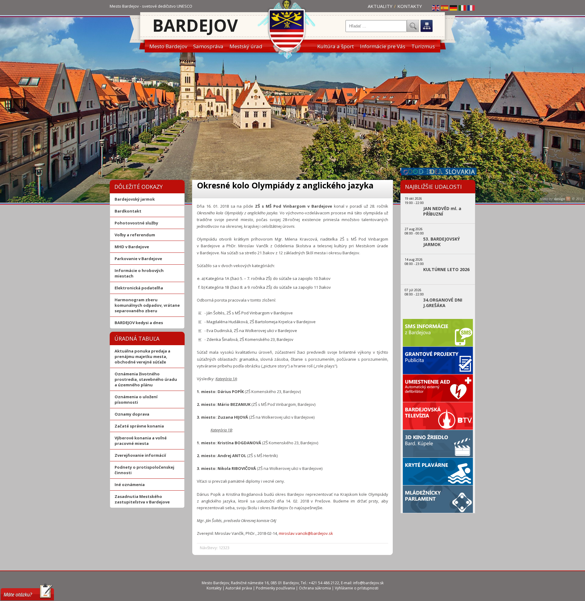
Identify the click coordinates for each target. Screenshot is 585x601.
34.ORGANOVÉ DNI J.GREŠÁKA (442, 302)
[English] (436, 7)
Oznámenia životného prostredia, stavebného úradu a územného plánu (146, 379)
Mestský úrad (245, 46)
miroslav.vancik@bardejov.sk (306, 533)
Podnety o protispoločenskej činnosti (144, 469)
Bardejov (195, 25)
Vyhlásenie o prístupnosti (356, 588)
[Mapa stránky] (426, 26)
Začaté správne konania (139, 426)
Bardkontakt (128, 211)
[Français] (471, 7)
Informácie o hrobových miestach (139, 273)
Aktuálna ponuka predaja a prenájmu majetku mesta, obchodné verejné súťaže (142, 356)
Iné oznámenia (130, 484)
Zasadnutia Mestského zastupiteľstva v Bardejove (142, 499)
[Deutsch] (454, 7)
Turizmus (423, 46)
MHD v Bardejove (132, 246)
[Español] (445, 7)
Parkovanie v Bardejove (138, 258)
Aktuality (380, 6)
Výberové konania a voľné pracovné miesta (141, 440)
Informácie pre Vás (382, 46)
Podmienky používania (275, 588)
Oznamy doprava (132, 414)
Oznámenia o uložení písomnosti (136, 399)
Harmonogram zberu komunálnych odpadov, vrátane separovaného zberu (147, 305)
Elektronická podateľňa (139, 288)
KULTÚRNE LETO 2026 (446, 269)
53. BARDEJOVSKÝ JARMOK (441, 241)
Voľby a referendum (135, 235)
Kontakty (409, 6)
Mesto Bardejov (168, 46)
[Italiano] (462, 7)
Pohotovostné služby (136, 223)
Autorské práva (238, 588)
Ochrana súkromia (315, 588)
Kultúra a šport (335, 46)
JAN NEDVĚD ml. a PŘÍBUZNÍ (442, 211)
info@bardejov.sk (368, 582)
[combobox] (376, 26)
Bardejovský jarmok (135, 199)
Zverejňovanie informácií (140, 455)
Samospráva (208, 46)
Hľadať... (413, 26)
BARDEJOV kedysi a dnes (139, 322)
